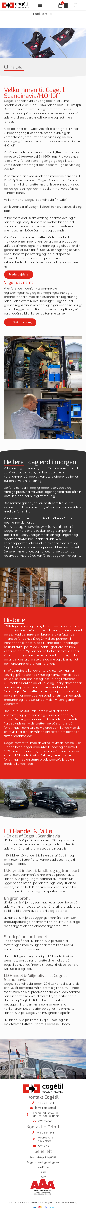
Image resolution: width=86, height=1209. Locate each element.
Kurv (43, 1176)
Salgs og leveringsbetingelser (43, 1162)
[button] (40, 5)
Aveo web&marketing (66, 1202)
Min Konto (43, 1167)
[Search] (72, 5)
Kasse (43, 1172)
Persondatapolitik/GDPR (43, 1157)
